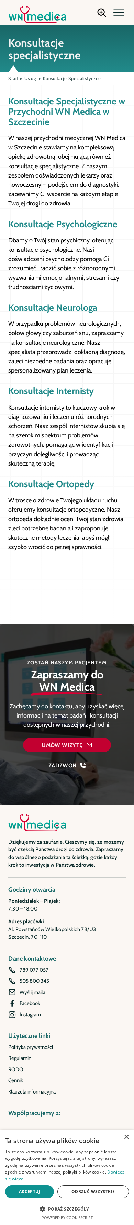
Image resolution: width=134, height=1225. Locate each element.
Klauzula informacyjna (32, 1092)
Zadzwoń (62, 765)
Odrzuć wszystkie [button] (93, 1191)
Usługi (30, 78)
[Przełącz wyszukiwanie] (101, 13)
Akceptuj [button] (29, 1191)
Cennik (15, 1080)
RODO (15, 1069)
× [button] (126, 1137)
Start (13, 78)
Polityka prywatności (30, 1047)
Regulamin (19, 1058)
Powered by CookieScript (67, 1217)
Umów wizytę (62, 745)
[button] (119, 13)
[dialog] (67, 1177)
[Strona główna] (37, 14)
